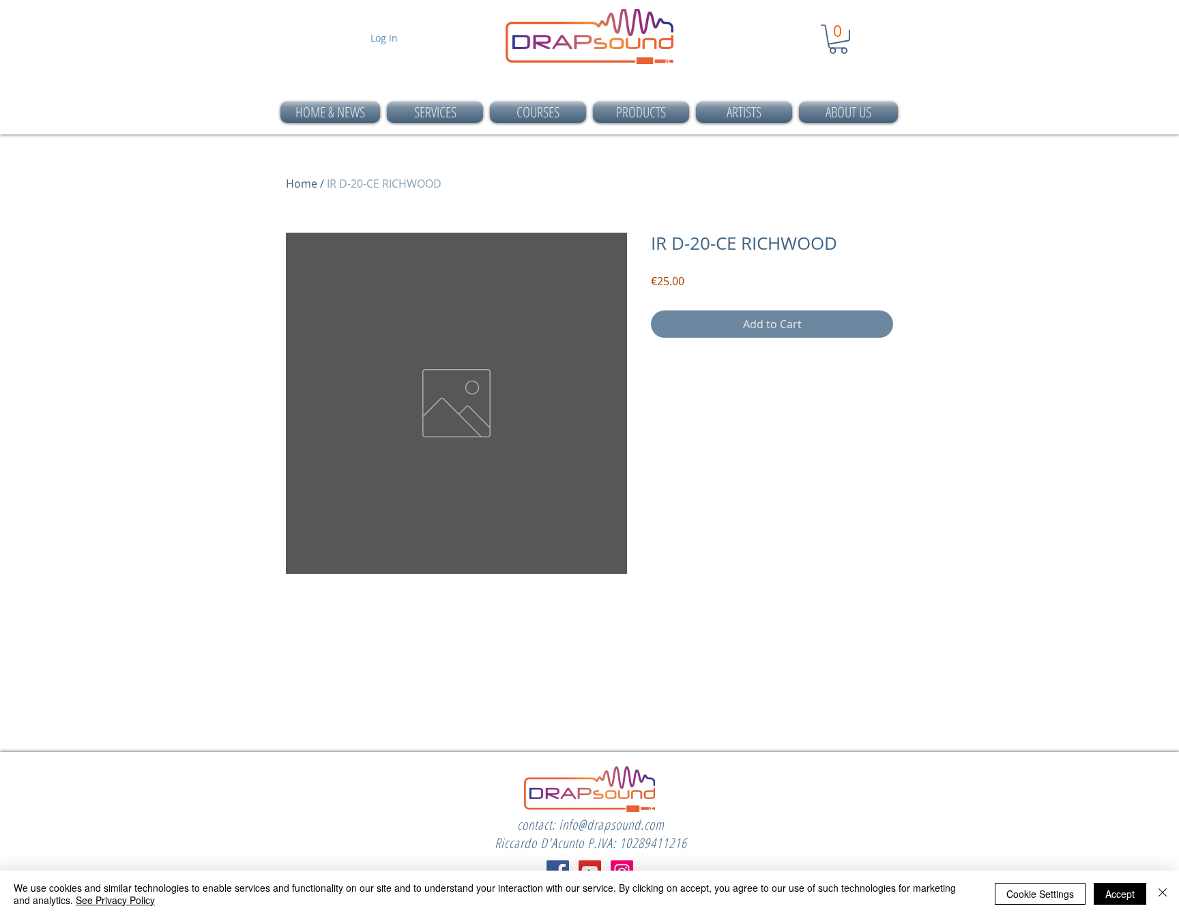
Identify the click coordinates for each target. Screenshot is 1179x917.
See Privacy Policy (115, 900)
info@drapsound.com (612, 824)
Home (301, 183)
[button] (838, 39)
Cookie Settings (1040, 894)
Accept (1120, 894)
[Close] (1162, 894)
